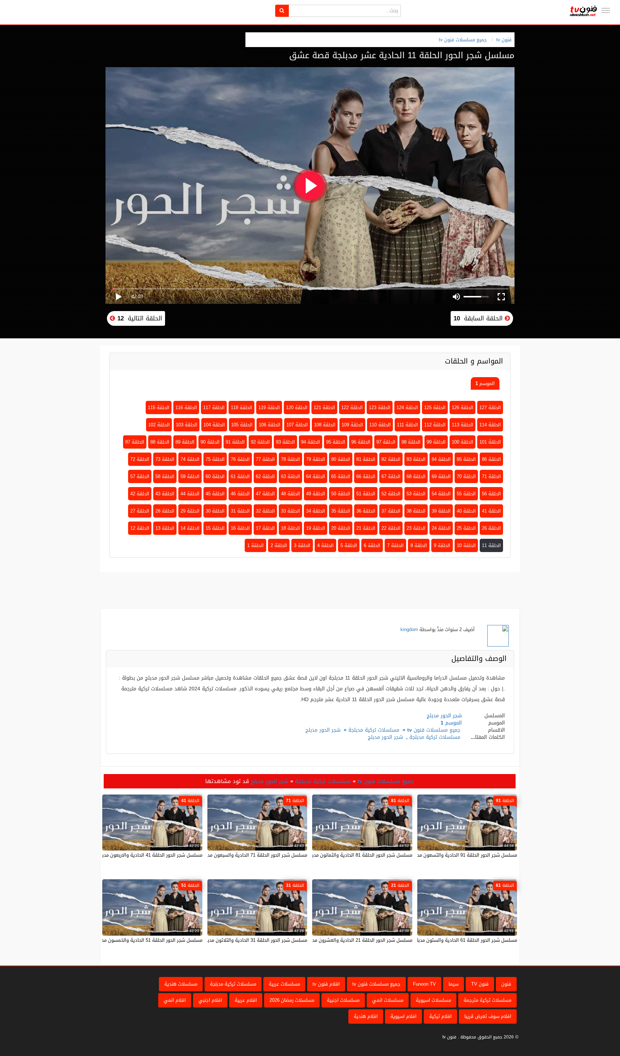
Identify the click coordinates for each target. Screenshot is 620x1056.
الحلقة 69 (441, 476)
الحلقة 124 (407, 407)
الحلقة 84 (441, 459)
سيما (453, 983)
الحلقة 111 (407, 424)
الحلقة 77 (265, 459)
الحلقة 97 (385, 441)
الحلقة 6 (372, 545)
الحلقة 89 (184, 441)
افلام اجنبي (210, 1000)
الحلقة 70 (466, 476)
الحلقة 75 (215, 459)
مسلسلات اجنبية (343, 1000)
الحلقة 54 (441, 493)
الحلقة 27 (139, 510)
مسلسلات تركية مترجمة (487, 1000)
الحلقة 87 (134, 441)
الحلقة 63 (290, 476)
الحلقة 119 (269, 407)
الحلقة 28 (164, 510)
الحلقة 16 (240, 528)
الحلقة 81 (365, 459)
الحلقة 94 (310, 441)
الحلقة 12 (139, 528)
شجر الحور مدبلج (322, 730)
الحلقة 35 (340, 510)
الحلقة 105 (242, 424)
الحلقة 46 (240, 493)
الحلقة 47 (265, 493)
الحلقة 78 (290, 459)
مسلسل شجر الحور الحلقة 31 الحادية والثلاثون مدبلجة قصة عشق (242, 940)
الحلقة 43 (164, 493)
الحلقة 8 (418, 545)
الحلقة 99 (436, 441)
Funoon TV (424, 983)
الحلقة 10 (466, 545)
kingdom (409, 629)
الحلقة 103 (186, 424)
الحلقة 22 (390, 528)
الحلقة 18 (290, 528)
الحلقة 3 (302, 545)
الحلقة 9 (442, 545)
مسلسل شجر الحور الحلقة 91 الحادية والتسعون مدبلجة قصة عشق (451, 855)
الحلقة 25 (466, 528)
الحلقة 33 (290, 510)
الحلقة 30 (215, 510)
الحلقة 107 (297, 424)
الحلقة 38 (416, 510)
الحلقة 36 (365, 510)
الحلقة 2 (279, 545)
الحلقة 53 (416, 493)
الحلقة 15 (215, 528)
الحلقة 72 (139, 459)
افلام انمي (175, 1000)
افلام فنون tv (326, 983)
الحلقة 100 (462, 441)
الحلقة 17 (265, 528)
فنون (506, 983)
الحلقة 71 (491, 476)
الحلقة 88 (159, 441)
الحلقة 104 (214, 424)
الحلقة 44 (189, 493)
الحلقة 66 (365, 476)
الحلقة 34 (315, 510)
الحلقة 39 (441, 510)
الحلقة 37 (390, 510)
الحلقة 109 (352, 424)
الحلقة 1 (255, 545)
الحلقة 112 (435, 424)
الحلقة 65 (340, 476)
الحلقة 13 (164, 528)
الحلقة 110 (380, 424)
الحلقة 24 (441, 528)
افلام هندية (366, 1016)
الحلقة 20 (340, 528)
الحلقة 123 (379, 407)
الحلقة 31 (240, 510)
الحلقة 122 (352, 407)
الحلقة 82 (390, 459)
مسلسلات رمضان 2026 (291, 1000)
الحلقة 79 (315, 459)
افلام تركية (440, 1016)
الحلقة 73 (164, 459)
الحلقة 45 (215, 493)
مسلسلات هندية (180, 983)
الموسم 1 (485, 383)
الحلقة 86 (491, 459)
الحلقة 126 (462, 407)
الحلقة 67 (390, 476)
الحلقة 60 (215, 476)
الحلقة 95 (335, 441)
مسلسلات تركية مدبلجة (373, 730)
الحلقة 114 (490, 424)
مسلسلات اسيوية (433, 1000)
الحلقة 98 (411, 441)
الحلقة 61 (240, 476)
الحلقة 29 (189, 510)
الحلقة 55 (466, 493)
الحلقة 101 (490, 441)
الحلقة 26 (491, 528)
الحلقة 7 (395, 545)
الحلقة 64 (315, 476)
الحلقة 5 (348, 545)
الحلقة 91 (235, 441)
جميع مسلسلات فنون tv (463, 39)
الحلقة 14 (189, 528)
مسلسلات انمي (387, 1000)
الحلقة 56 (491, 493)
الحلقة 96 (360, 441)
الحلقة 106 (269, 424)
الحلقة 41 (491, 510)
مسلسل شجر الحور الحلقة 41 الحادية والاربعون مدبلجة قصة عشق (137, 855)
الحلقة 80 (340, 459)
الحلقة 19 (315, 528)
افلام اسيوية (403, 1016)
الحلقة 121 (324, 407)
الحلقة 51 (365, 493)
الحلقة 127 (490, 407)
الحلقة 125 (435, 407)
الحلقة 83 (416, 459)
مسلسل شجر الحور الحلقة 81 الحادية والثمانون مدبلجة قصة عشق (347, 855)
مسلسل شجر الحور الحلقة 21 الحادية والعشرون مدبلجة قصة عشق (346, 940)
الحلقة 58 (164, 476)
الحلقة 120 (296, 407)
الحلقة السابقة (479, 318)
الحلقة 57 (139, 476)
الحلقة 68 (416, 476)
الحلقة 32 (265, 510)
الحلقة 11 (491, 545)
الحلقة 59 (189, 476)
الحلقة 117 (214, 407)
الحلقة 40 (466, 510)
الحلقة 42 (139, 493)
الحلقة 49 (315, 493)
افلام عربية (246, 1000)
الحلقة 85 (466, 459)
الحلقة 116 (186, 407)
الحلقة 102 (159, 424)
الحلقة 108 (324, 424)
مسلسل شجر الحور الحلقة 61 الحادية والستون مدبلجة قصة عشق (452, 940)
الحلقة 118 (241, 407)
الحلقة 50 (340, 493)
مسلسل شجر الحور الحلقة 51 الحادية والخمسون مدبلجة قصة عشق (136, 940)
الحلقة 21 (365, 528)
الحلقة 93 (285, 441)
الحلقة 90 (210, 441)
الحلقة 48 (290, 493)
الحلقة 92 (260, 441)
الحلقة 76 (240, 459)
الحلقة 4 (325, 545)
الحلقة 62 (265, 476)
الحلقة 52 (390, 493)
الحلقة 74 (189, 459)
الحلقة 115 (158, 407)
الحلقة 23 (416, 528)
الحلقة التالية (138, 318)
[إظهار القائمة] (605, 10)
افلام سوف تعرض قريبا (487, 1016)
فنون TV (480, 983)
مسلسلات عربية (284, 983)
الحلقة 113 (462, 424)
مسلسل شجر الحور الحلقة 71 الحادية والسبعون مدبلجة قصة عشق (241, 855)
